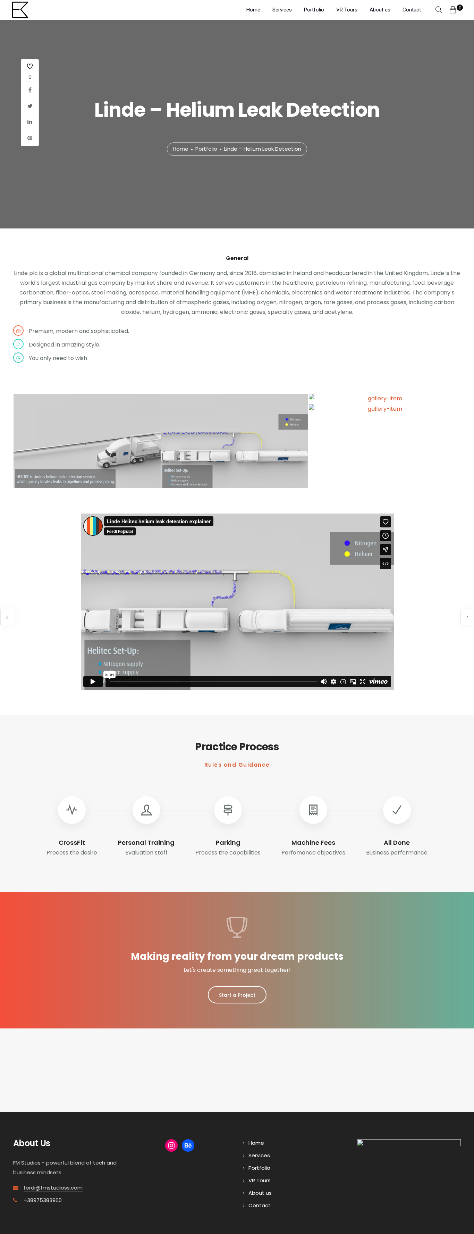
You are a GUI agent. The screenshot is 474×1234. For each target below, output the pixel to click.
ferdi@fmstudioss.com (53, 1187)
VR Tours (346, 10)
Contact (412, 10)
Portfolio (314, 10)
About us (380, 10)
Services (282, 10)
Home (253, 10)
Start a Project (237, 995)
